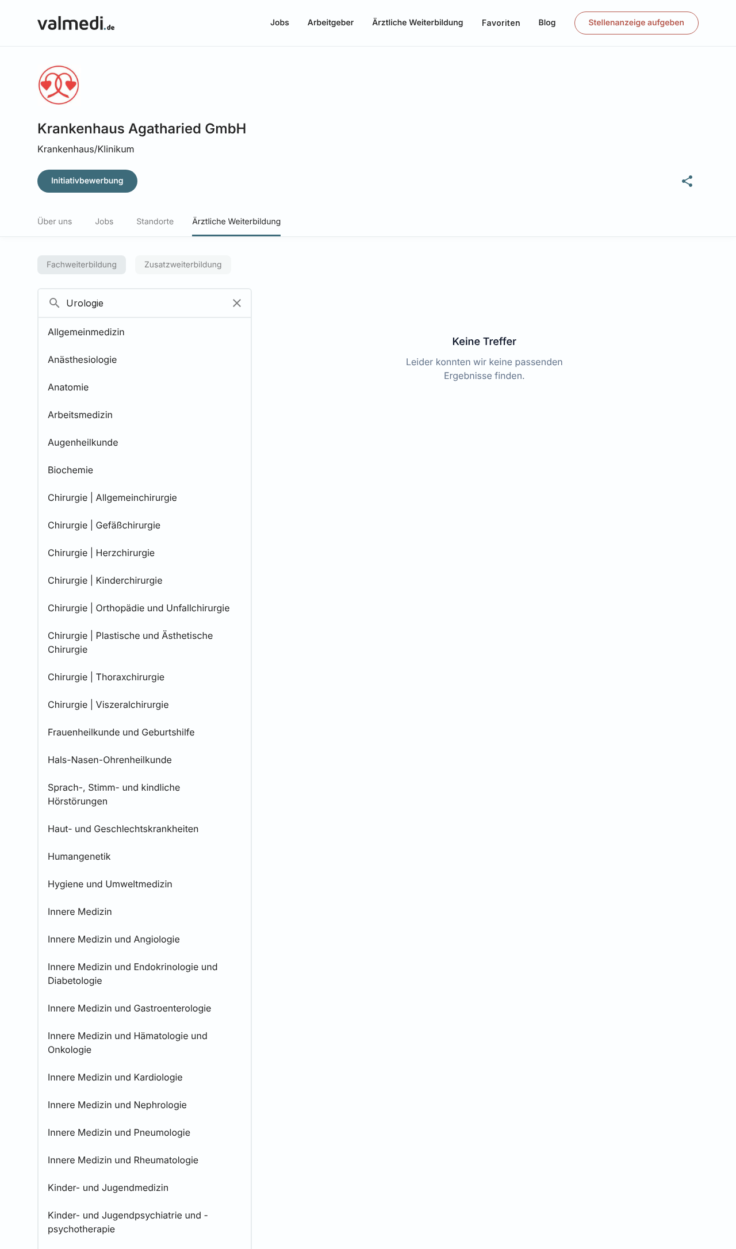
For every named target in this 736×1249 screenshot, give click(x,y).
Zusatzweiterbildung (183, 265)
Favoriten (501, 23)
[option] (145, 332)
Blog (547, 23)
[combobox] (131, 303)
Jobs (279, 23)
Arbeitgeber (331, 23)
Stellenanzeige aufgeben (636, 23)
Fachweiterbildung (82, 265)
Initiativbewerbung (87, 181)
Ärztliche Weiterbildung (417, 23)
